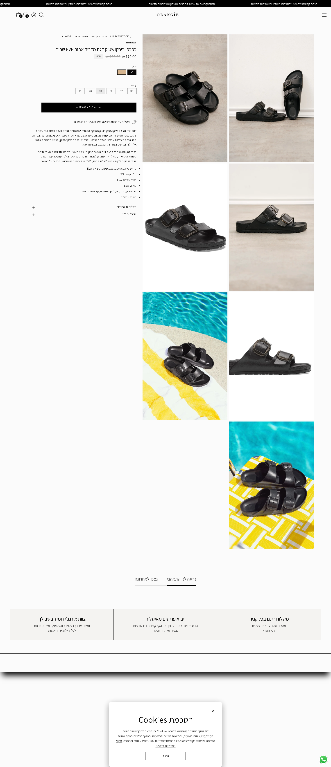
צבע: (134, 66)
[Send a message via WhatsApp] (323, 759)
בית (134, 36)
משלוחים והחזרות (126, 207)
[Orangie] (167, 15)
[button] (41, 15)
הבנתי (165, 756)
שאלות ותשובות (304, 691)
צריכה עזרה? (129, 214)
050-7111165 (222, 696)
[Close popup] (213, 711)
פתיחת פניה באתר (228, 691)
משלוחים (309, 697)
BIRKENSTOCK (120, 36)
